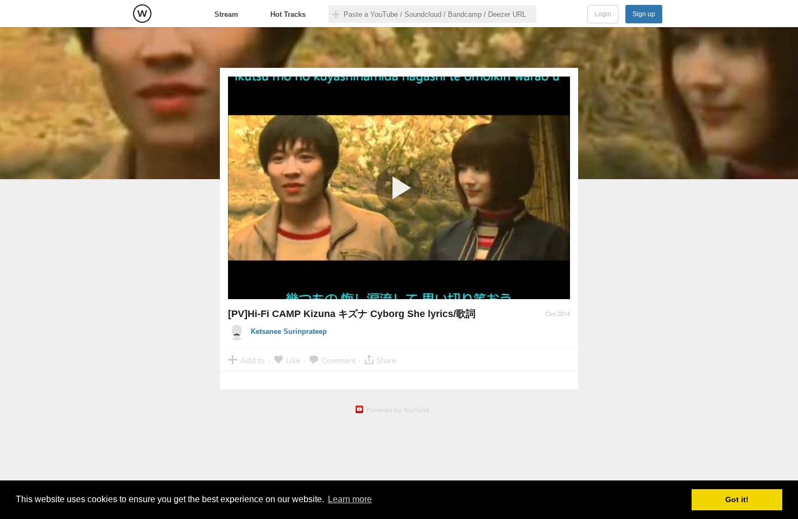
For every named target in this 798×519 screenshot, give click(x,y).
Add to (252, 360)
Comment (338, 360)
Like (293, 360)
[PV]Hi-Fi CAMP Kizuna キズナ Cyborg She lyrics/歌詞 (352, 313)
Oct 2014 (558, 314)
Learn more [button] (350, 499)
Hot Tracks (288, 14)
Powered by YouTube (397, 410)
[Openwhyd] (142, 13)
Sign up (643, 14)
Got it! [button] (737, 499)
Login (602, 14)
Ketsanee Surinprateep (289, 331)
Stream (226, 14)
